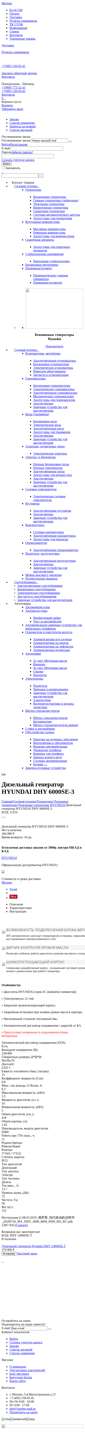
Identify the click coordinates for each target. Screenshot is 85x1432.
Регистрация (18, 144)
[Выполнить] (70, 141)
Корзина (7, 105)
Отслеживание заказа (16, 140)
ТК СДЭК (16, 24)
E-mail (6, 148)
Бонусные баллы (20, 1377)
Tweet (13, 889)
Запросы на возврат (22, 126)
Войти (6, 144)
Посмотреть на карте (23, 1412)
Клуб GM (15, 10)
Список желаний (20, 130)
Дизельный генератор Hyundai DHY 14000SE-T (34, 1246)
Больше (40, 764)
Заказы (14, 119)
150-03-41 (14, 66)
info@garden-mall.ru (22, 1408)
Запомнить (13, 168)
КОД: (5, 812)
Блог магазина (19, 1373)
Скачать (21, 1225)
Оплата (14, 13)
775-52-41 (14, 87)
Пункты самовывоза (23, 20)
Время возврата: (12, 837)
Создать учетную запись (18, 160)
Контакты (16, 35)
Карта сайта (17, 1381)
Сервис (14, 31)
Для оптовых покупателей (27, 1370)
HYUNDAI (9, 858)
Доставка (15, 17)
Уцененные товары (22, 38)
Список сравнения (22, 122)
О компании (17, 1366)
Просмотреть (54, 346)
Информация (18, 28)
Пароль (6, 152)
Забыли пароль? (22, 152)
